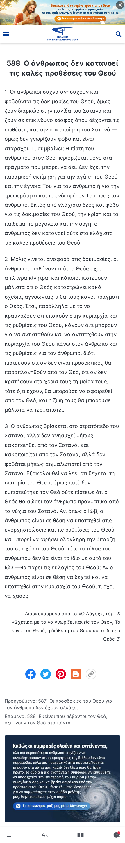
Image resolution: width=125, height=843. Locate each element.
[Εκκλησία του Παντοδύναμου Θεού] (62, 34)
